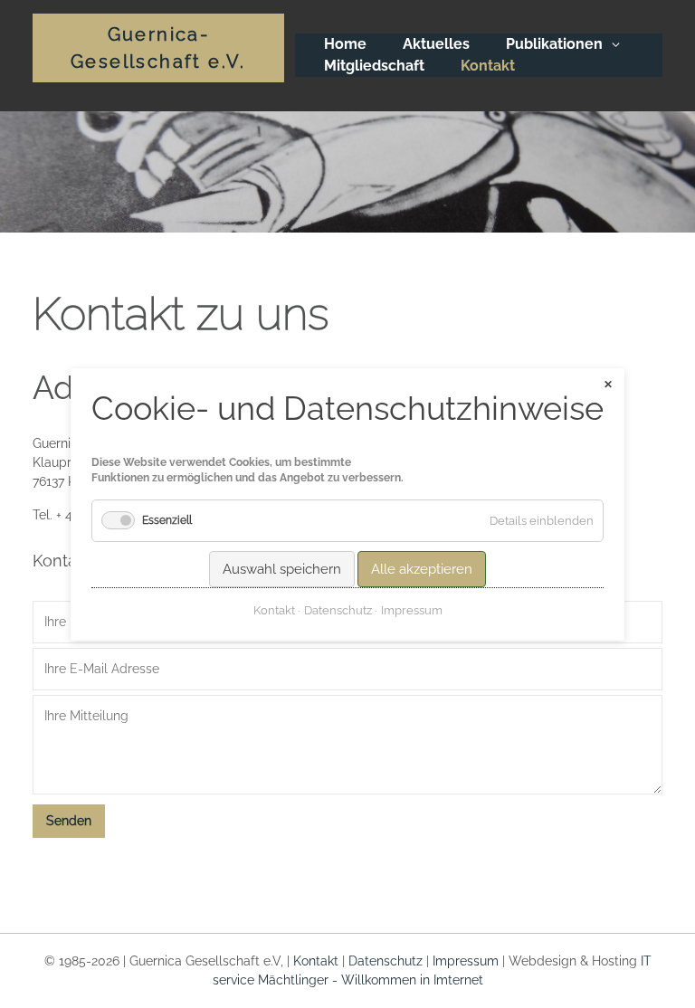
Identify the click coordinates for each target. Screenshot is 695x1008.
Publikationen (554, 43)
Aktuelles (436, 43)
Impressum (466, 961)
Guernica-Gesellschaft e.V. (158, 48)
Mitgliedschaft (374, 65)
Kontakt (315, 961)
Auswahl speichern (282, 568)
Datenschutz (385, 961)
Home (345, 43)
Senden (68, 820)
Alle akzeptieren (421, 568)
